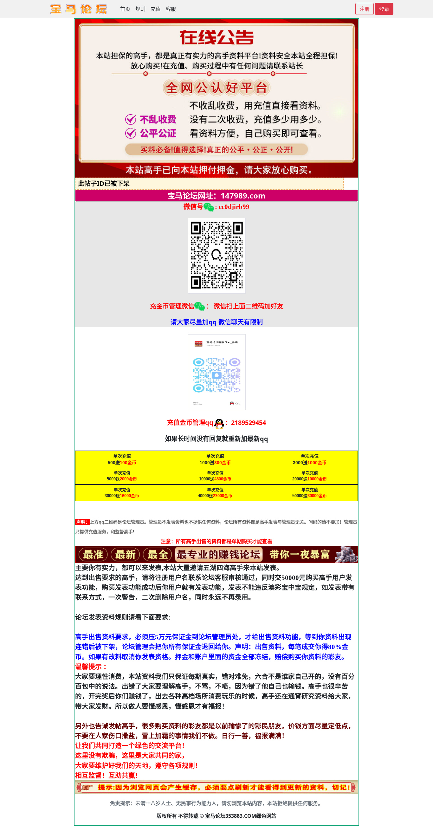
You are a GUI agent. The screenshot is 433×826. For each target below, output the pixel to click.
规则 (140, 8)
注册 (364, 8)
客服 (171, 8)
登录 (384, 8)
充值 (156, 8)
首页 (125, 8)
